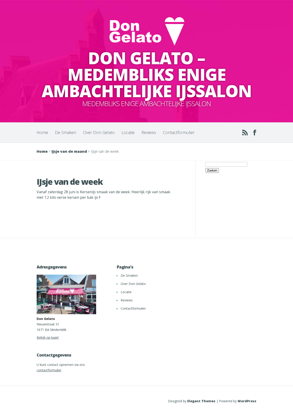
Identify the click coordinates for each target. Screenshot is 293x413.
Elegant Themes (201, 401)
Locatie (128, 132)
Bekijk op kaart (48, 337)
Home (42, 132)
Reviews (148, 132)
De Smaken (65, 132)
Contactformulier (179, 132)
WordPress (247, 401)
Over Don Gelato (99, 132)
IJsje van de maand (69, 151)
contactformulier (49, 370)
